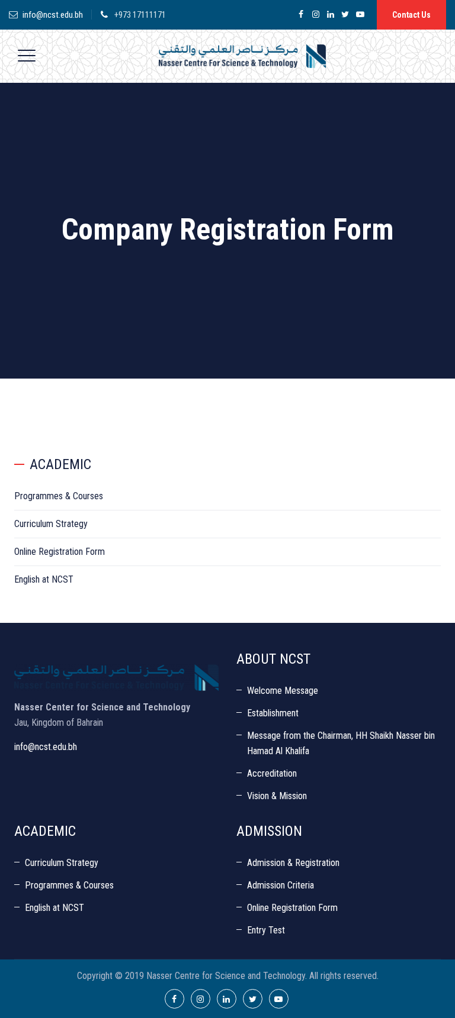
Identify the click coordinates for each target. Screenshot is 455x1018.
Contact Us (411, 15)
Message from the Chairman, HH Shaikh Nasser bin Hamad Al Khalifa (341, 743)
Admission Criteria (280, 885)
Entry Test (266, 930)
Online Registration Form (59, 551)
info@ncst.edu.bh (53, 14)
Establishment (273, 713)
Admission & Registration (293, 862)
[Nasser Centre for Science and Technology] (242, 56)
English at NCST (43, 579)
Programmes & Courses (58, 496)
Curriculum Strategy (51, 523)
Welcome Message (282, 690)
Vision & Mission (277, 796)
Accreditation (272, 773)
